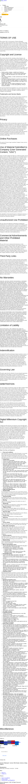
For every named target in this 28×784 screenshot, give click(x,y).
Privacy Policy (4, 779)
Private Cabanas (8, 10)
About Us (3, 772)
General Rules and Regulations (8, 780)
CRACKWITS (8, 783)
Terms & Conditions (5, 778)
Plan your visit (4, 13)
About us (6, 11)
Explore (4, 5)
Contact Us (3, 773)
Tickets (4, 14)
